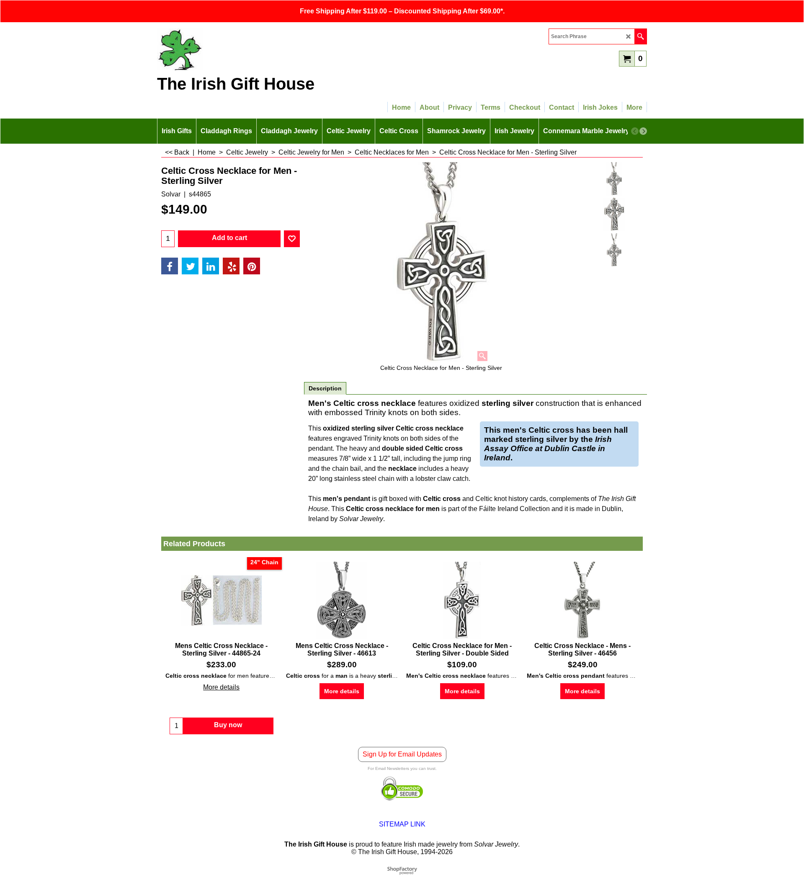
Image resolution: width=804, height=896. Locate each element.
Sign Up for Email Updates (402, 754)
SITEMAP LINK (402, 824)
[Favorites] (292, 239)
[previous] (635, 131)
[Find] (640, 36)
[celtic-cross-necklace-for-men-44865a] (614, 214)
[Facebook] (169, 266)
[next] (643, 131)
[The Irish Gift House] (230, 49)
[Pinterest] (251, 266)
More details (221, 687)
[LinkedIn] (210, 266)
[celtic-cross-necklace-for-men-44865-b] (614, 250)
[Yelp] (231, 266)
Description (325, 388)
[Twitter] (190, 266)
